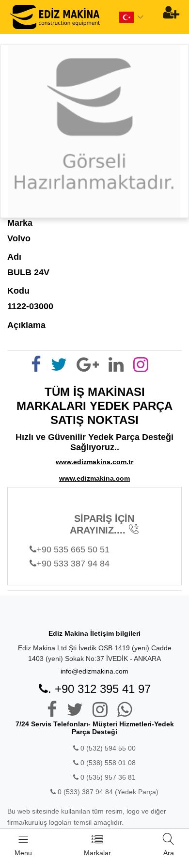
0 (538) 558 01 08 (107, 763)
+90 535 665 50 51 (73, 549)
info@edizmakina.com (94, 671)
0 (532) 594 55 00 (107, 748)
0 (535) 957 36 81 (107, 777)
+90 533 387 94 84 (73, 563)
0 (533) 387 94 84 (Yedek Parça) (108, 792)
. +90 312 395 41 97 (99, 688)
